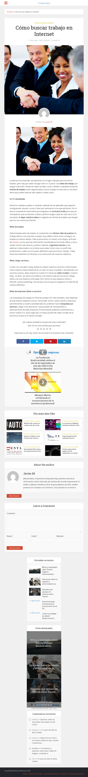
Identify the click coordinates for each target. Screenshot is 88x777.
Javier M (57, 40)
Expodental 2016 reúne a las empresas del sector (32, 450)
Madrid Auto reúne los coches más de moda (32, 424)
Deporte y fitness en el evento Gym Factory (32, 437)
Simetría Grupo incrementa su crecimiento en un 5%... (49, 605)
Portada (10, 12)
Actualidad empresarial (52, 774)
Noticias (63, 774)
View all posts (14, 496)
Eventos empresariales (44, 23)
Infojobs (15, 242)
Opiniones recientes (35, 774)
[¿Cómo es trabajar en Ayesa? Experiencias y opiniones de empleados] (35, 613)
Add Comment (44, 40)
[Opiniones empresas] (44, 3)
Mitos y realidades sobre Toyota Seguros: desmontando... (49, 570)
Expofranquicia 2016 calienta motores (69, 437)
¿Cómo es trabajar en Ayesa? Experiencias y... (49, 616)
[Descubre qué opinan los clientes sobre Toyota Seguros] (35, 592)
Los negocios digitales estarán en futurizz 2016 (70, 424)
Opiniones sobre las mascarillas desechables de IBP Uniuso (43, 722)
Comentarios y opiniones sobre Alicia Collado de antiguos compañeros (44, 750)
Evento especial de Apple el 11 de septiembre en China (69, 451)
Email (35, 536)
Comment (11, 513)
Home (25, 774)
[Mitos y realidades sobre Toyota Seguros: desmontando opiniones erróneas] (35, 569)
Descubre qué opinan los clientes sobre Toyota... (48, 592)
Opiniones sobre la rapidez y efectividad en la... (49, 581)
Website (59, 536)
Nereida (35, 748)
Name (10, 536)
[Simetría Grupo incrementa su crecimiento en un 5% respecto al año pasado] (35, 601)
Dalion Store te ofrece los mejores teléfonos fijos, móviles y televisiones (45, 740)
